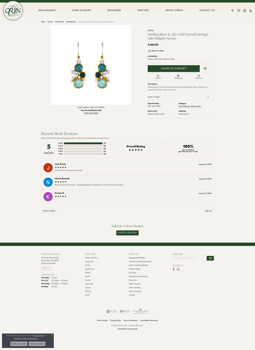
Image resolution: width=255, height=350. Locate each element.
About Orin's (174, 10)
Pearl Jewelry (135, 284)
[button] (232, 10)
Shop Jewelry (81, 10)
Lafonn (88, 288)
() (104, 143)
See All (208, 211)
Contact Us (207, 10)
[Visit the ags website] (140, 311)
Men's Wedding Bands (138, 265)
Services (143, 10)
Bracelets (133, 280)
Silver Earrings (71, 22)
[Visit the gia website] (111, 311)
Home (43, 22)
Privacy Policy (115, 320)
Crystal (132, 295)
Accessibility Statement (149, 320)
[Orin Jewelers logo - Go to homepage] (13, 10)
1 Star (61, 154)
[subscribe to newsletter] (210, 258)
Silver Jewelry (59, 22)
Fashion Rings (135, 269)
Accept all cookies (37, 344)
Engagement (47, 10)
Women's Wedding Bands (140, 262)
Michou (151, 30)
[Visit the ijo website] (125, 311)
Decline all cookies (19, 344)
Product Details (154, 97)
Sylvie (87, 265)
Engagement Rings (137, 258)
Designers (114, 10)
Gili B (87, 295)
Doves (87, 280)
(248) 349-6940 (91, 113)
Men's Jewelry (135, 292)
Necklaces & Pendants (138, 277)
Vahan (87, 273)
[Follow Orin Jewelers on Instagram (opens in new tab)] (178, 269)
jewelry (50, 22)
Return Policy (102, 320)
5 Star (60, 143)
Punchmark (132, 329)
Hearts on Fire (91, 258)
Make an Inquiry (173, 68)
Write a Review (127, 233)
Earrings (132, 273)
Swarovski (89, 262)
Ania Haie (89, 284)
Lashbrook (89, 269)
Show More (49, 211)
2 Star (60, 151)
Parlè (87, 277)
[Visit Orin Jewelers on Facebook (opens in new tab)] (174, 269)
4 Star (60, 146)
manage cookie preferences (25, 338)
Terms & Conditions (131, 320)
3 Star (60, 148)
